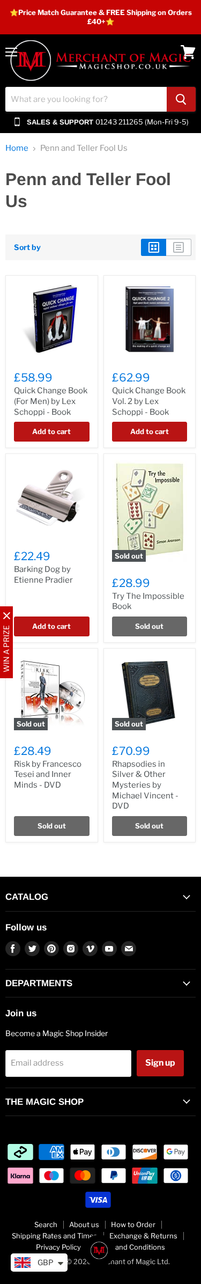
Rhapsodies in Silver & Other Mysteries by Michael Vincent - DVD (145, 785)
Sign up (160, 1063)
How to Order (133, 1224)
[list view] (178, 247)
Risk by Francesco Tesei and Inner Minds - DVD (47, 774)
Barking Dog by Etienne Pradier (43, 574)
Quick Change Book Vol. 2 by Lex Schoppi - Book (148, 401)
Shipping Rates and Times (55, 1235)
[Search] (181, 99)
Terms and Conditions (129, 1247)
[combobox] (86, 99)
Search (45, 1224)
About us (84, 1224)
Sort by (27, 247)
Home (16, 148)
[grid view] (153, 247)
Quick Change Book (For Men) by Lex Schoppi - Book (50, 401)
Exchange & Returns (143, 1235)
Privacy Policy (58, 1247)
